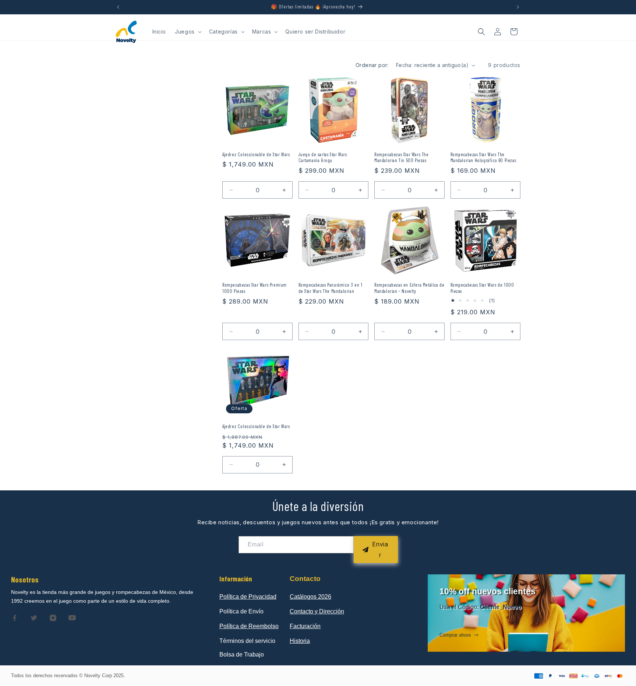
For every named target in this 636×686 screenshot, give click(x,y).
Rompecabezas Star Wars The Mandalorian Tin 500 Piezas (401, 157)
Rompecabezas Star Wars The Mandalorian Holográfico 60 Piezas (483, 157)
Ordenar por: (372, 65)
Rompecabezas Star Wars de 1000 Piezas (482, 288)
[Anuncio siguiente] (518, 7)
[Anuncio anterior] (118, 7)
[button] (187, 31)
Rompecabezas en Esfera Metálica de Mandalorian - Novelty (409, 288)
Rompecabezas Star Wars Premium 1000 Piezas (254, 288)
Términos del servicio (247, 641)
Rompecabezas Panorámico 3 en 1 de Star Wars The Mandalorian (330, 288)
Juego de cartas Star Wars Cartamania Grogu (322, 157)
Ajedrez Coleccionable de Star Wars (256, 154)
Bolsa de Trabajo (241, 654)
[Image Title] (14, 618)
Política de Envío (241, 611)
